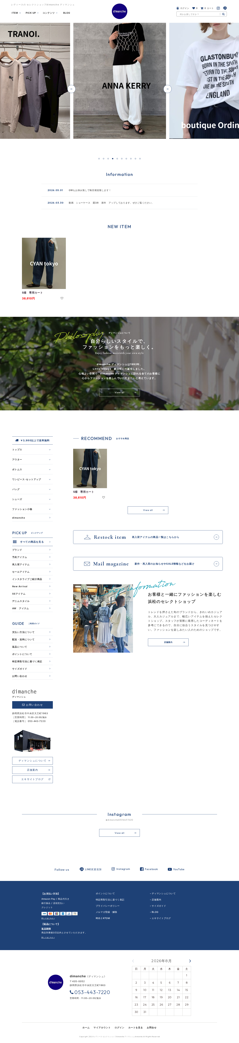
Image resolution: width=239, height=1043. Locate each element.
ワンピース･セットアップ (26, 479)
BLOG (155, 912)
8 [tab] (131, 158)
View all (119, 392)
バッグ (16, 489)
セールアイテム (21, 571)
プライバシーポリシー (108, 905)
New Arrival (19, 586)
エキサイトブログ (32, 779)
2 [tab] (103, 158)
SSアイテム (19, 593)
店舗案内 (32, 769)
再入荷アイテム (21, 564)
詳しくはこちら (47, 918)
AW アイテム (20, 608)
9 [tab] (135, 158)
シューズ (17, 499)
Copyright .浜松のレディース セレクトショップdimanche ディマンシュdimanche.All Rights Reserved (119, 1036)
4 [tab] (112, 158)
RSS (98, 918)
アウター (17, 459)
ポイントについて (22, 653)
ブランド (17, 549)
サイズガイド (19, 668)
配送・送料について (23, 639)
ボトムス (17, 469)
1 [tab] (99, 158)
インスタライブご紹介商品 (27, 578)
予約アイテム (19, 557)
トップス (17, 449)
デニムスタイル (21, 600)
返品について (19, 646)
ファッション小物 (22, 509)
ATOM (106, 918)
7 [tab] (126, 158)
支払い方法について (23, 632)
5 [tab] (117, 158)
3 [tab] (108, 158)
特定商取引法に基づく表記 (27, 661)
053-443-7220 (37, 721)
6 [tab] (121, 158)
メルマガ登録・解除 (106, 912)
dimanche (18, 517)
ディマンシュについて (33, 760)
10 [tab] (140, 158)
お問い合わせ (19, 675)
